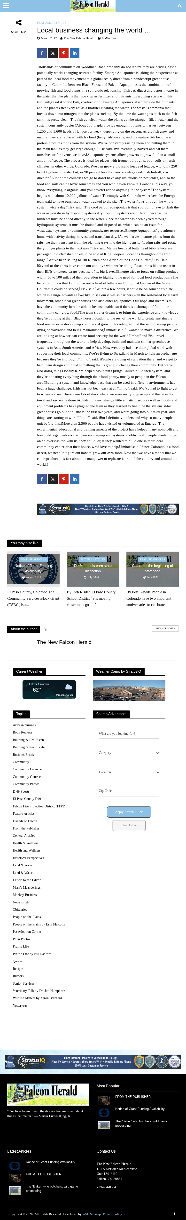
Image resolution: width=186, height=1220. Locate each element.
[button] (93, 1061)
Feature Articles (51, 22)
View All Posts (165, 628)
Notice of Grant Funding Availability (33, 568)
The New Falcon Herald (79, 38)
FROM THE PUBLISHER (134, 1097)
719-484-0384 (106, 1187)
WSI (85, 1214)
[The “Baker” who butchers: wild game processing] (104, 1125)
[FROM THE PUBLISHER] (104, 1100)
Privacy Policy (112, 1214)
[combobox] (129, 753)
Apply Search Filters (129, 812)
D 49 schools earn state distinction (93, 568)
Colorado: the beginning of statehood (152, 568)
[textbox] (105, 753)
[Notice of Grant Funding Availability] (104, 1112)
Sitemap (95, 1214)
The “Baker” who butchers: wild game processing (141, 1123)
